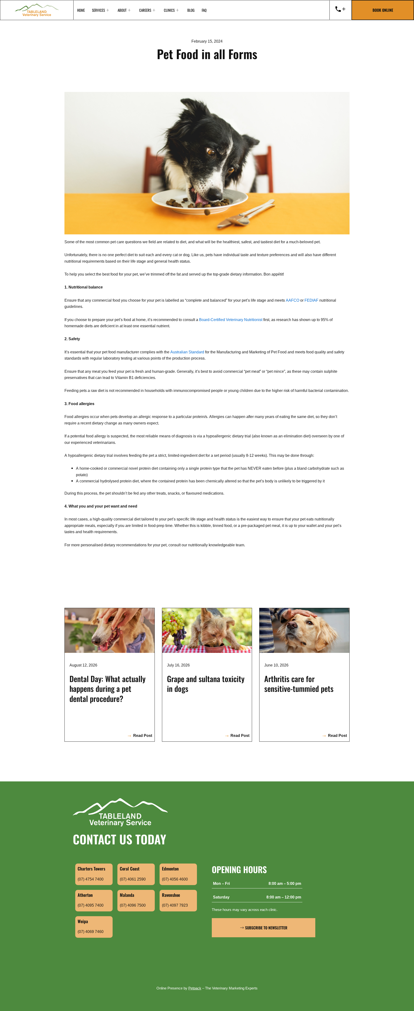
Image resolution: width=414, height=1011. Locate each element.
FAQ (204, 10)
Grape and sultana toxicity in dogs (205, 683)
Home (81, 10)
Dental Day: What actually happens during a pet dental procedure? (107, 688)
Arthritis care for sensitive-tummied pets (299, 683)
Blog (191, 10)
